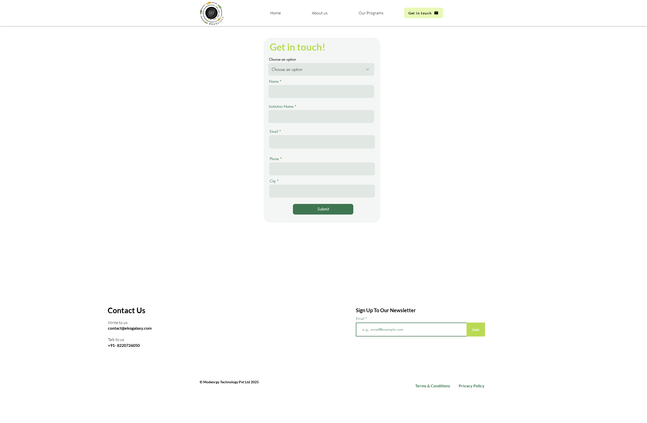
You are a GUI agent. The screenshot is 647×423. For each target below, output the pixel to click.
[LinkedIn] (89, 351)
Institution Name (281, 106)
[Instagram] (97, 351)
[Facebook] (74, 351)
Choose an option (282, 59)
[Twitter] (81, 351)
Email (274, 131)
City (273, 181)
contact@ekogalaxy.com (130, 328)
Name (274, 81)
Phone (274, 159)
